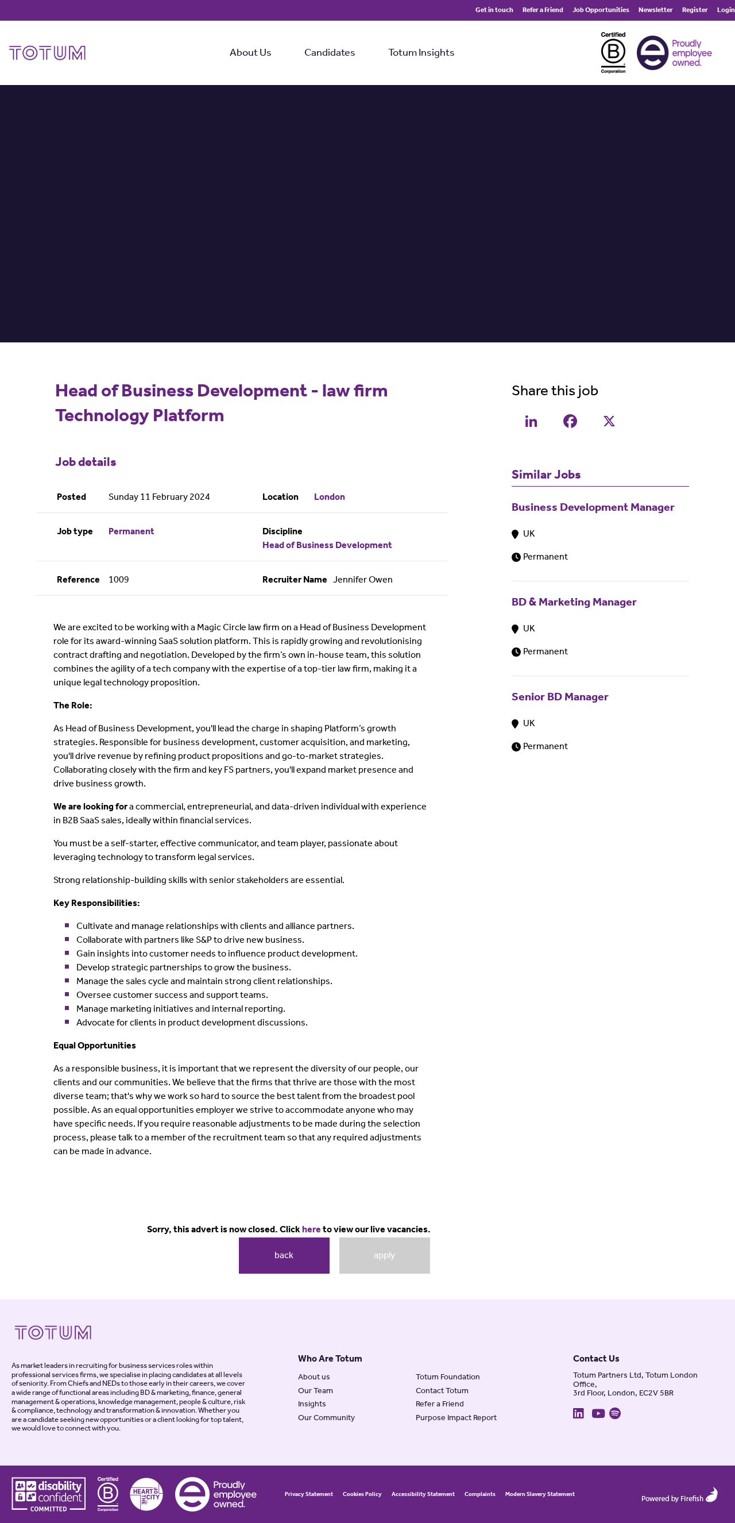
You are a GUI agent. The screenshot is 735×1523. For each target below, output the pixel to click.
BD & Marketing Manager (574, 602)
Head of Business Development (327, 546)
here (311, 1230)
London (329, 497)
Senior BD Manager (560, 697)
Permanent (131, 532)
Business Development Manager (593, 507)
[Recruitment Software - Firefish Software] (679, 1494)
